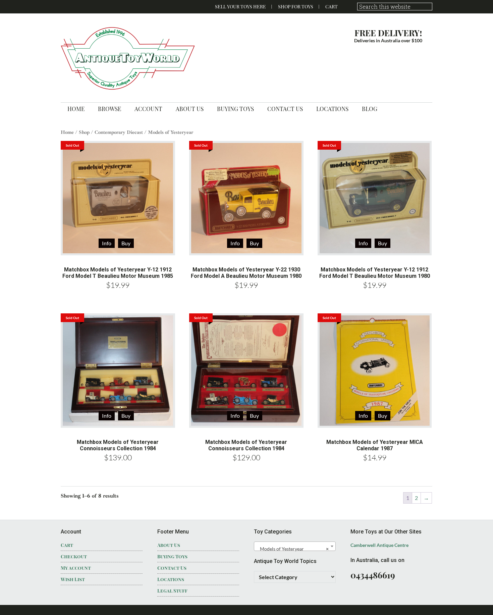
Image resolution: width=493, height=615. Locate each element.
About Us (168, 545)
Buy (125, 243)
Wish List (73, 579)
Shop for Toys (295, 6)
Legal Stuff (172, 590)
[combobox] (295, 546)
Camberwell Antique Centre (379, 545)
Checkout (74, 556)
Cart (331, 6)
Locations (170, 579)
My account (76, 568)
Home (67, 132)
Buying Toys (172, 556)
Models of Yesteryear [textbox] (293, 549)
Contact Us (171, 568)
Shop (84, 132)
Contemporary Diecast (119, 132)
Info (106, 243)
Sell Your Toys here (240, 6)
